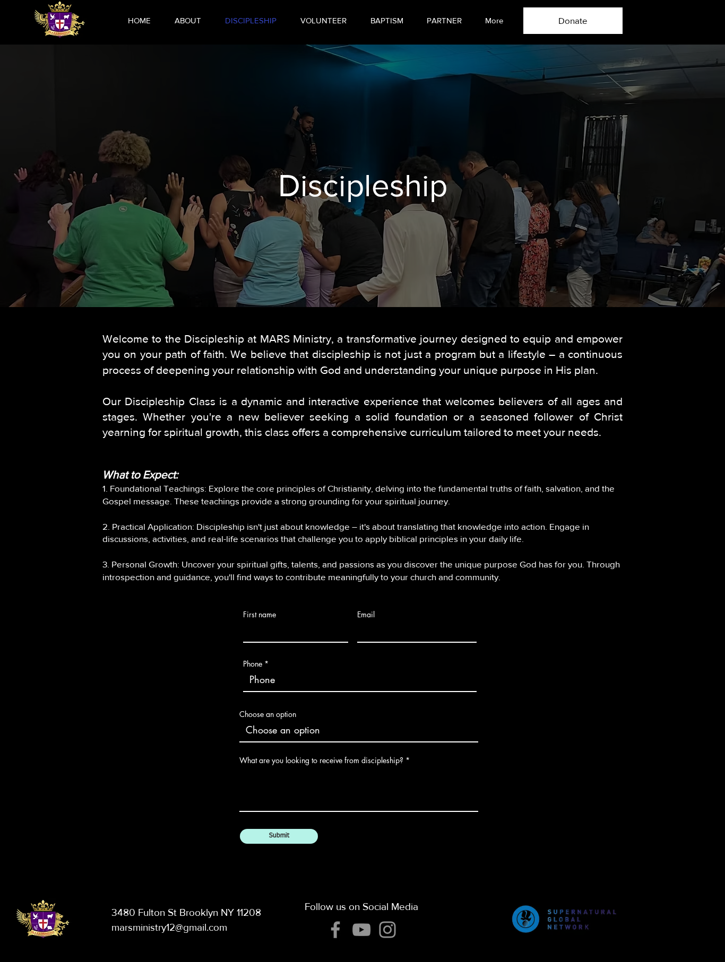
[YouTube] (361, 930)
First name (259, 614)
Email (366, 614)
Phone (252, 664)
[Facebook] (335, 930)
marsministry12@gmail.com (169, 927)
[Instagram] (387, 930)
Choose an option (267, 714)
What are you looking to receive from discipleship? (321, 760)
